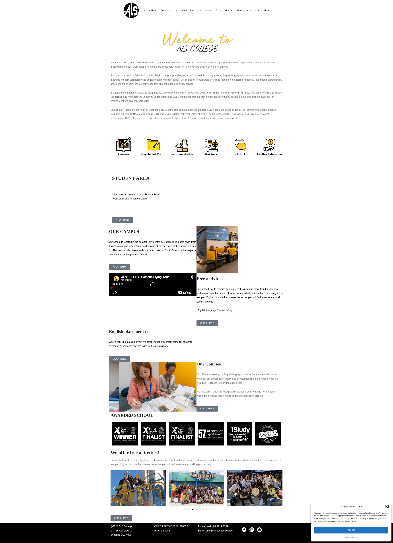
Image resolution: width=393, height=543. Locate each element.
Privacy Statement (351, 537)
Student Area (244, 10)
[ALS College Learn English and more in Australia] (131, 10)
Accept (351, 530)
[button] (386, 506)
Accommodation (185, 10)
